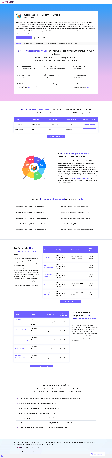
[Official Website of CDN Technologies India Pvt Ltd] (34, 38)
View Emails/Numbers (24, 38)
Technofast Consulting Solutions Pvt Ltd (21, 358)
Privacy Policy (17, 451)
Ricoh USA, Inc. (48, 257)
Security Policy (28, 451)
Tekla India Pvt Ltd (20, 349)
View (89, 124)
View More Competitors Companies (41, 366)
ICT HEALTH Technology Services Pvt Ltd (21, 322)
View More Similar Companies (70, 301)
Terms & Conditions (40, 451)
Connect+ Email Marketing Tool (78, 178)
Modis (46, 284)
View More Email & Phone (56, 136)
